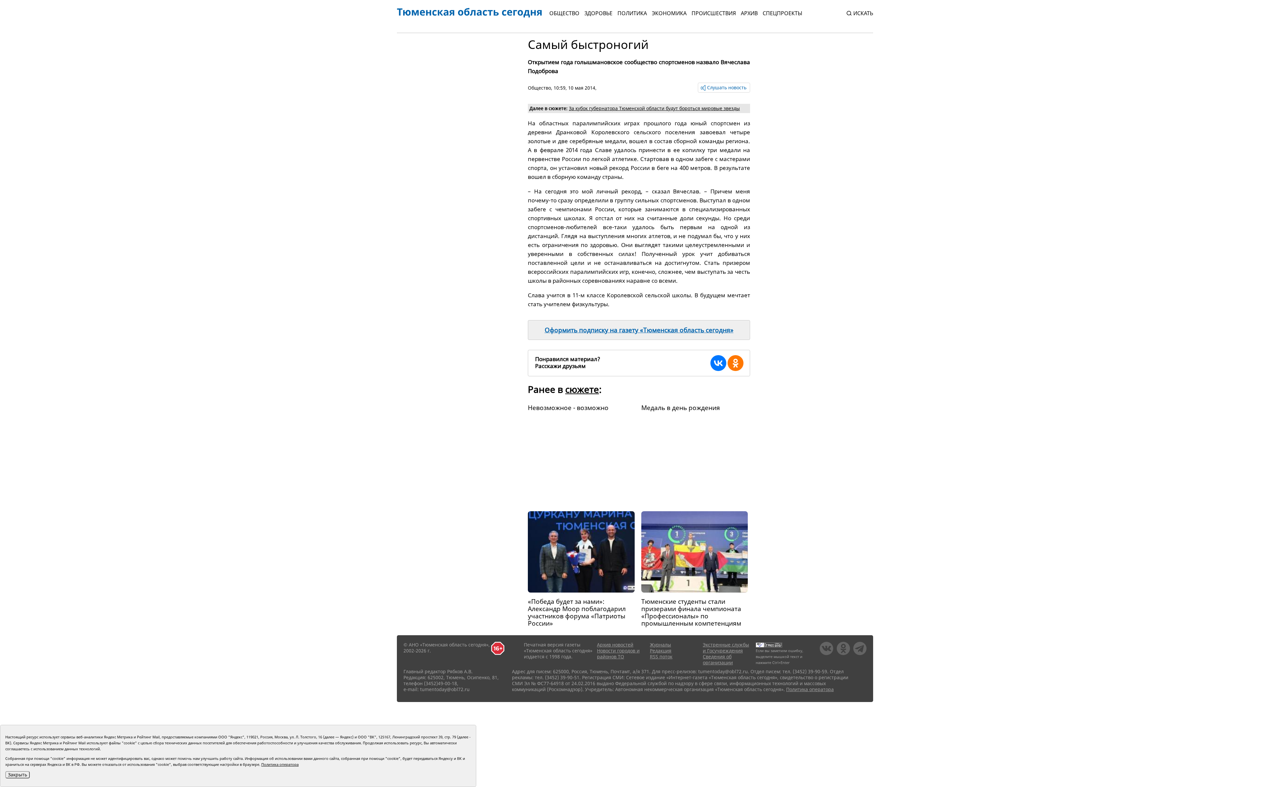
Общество (564, 13)
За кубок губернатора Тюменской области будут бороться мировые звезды (654, 108)
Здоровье (598, 13)
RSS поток (661, 656)
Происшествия (714, 13)
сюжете (582, 389)
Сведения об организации (718, 659)
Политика (632, 13)
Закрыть (17, 774)
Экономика (669, 13)
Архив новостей (615, 645)
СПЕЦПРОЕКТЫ (782, 13)
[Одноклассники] (735, 363)
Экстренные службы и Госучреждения (726, 648)
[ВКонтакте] (718, 363)
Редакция (660, 650)
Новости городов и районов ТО (618, 653)
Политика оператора (810, 689)
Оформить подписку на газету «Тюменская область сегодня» (639, 330)
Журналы (660, 645)
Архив (749, 13)
